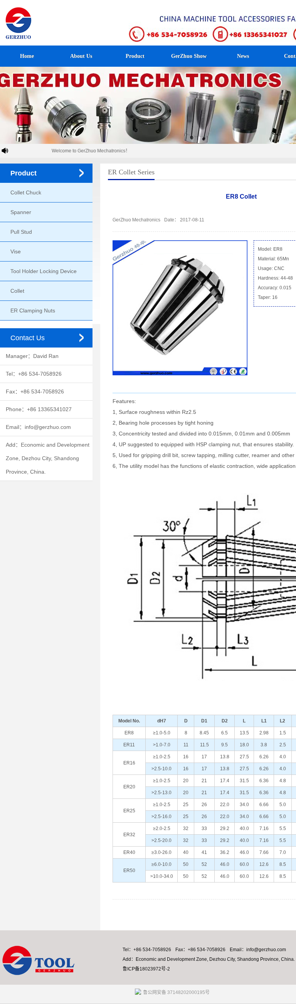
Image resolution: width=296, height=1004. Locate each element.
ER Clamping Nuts (32, 310)
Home (27, 56)
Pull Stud (21, 232)
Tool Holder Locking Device (43, 271)
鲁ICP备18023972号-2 (146, 969)
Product (135, 56)
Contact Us (27, 338)
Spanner (20, 212)
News (243, 56)
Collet (17, 291)
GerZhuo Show (189, 56)
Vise (15, 251)
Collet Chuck (25, 192)
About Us (81, 56)
